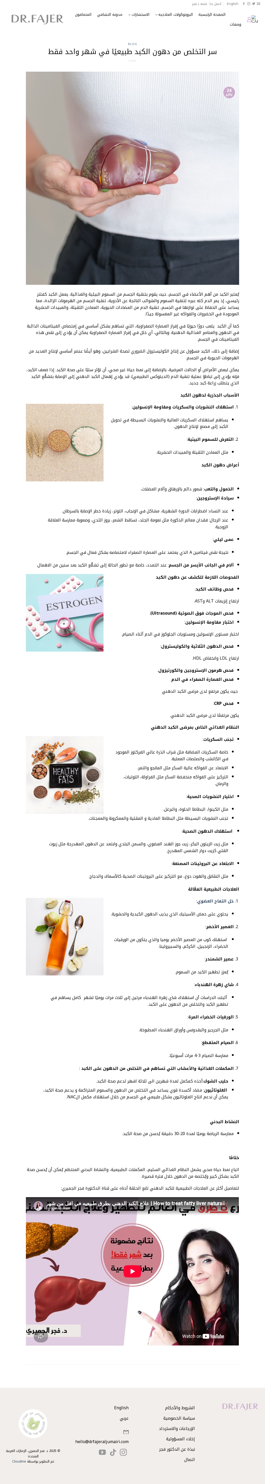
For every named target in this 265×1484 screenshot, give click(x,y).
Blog (132, 44)
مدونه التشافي (109, 14)
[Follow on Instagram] (248, 4)
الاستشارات (140, 14)
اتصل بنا (215, 4)
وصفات (235, 24)
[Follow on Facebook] (243, 4)
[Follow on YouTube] (102, 1453)
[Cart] (255, 19)
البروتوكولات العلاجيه (175, 14)
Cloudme (19, 1461)
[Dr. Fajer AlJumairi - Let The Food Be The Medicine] (37, 20)
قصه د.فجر (199, 4)
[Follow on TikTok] (112, 1453)
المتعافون (83, 14)
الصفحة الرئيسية (211, 14)
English (232, 4)
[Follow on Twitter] (253, 4)
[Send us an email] (258, 4)
